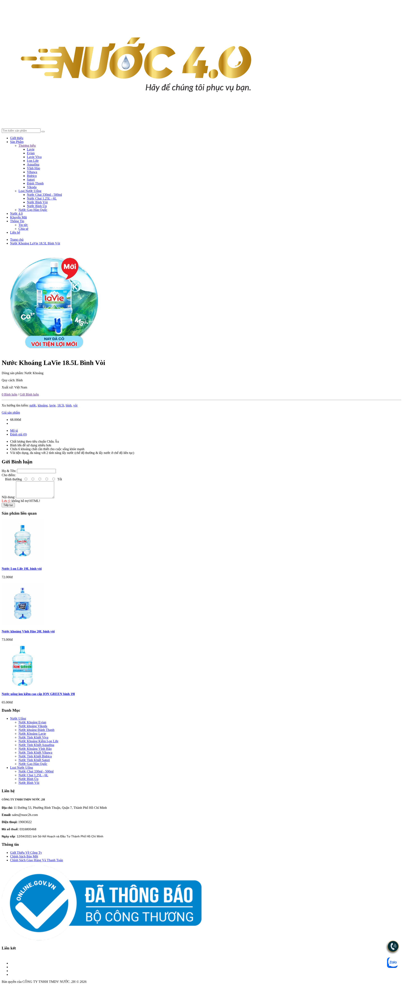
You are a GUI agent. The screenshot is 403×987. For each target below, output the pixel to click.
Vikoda (32, 187)
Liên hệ (15, 232)
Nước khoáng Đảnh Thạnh (36, 730)
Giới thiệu (16, 138)
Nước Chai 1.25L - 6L (42, 198)
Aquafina (33, 164)
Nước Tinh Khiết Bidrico (35, 756)
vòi (75, 405)
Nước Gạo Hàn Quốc (32, 210)
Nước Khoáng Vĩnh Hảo (35, 748)
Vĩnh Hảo (33, 168)
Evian (31, 153)
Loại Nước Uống (29, 191)
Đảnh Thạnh (35, 183)
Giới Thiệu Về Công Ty (26, 852)
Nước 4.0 (16, 213)
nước (32, 405)
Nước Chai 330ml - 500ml (44, 194)
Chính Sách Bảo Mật (24, 856)
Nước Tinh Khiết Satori (34, 760)
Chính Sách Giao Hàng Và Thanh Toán (36, 860)
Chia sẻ (23, 228)
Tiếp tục (8, 505)
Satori (31, 179)
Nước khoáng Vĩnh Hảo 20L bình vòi (28, 631)
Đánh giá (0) (18, 434)
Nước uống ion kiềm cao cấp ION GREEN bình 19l (38, 694)
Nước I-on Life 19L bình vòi (22, 568)
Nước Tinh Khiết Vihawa (35, 752)
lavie (52, 405)
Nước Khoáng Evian (32, 722)
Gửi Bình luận (29, 394)
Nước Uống (18, 718)
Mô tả (14, 430)
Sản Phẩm (17, 142)
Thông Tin (17, 221)
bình (69, 405)
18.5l (60, 405)
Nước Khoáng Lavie (32, 733)
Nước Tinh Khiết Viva (33, 737)
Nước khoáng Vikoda (32, 726)
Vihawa (32, 172)
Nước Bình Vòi (37, 202)
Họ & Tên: (9, 471)
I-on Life (33, 160)
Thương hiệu (27, 145)
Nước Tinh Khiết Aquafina (36, 745)
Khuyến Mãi (18, 217)
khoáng (43, 405)
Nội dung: (8, 497)
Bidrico (32, 176)
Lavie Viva (34, 157)
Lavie (30, 149)
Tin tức (23, 225)
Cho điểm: (9, 475)
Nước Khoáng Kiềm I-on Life (38, 741)
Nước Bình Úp (37, 206)
